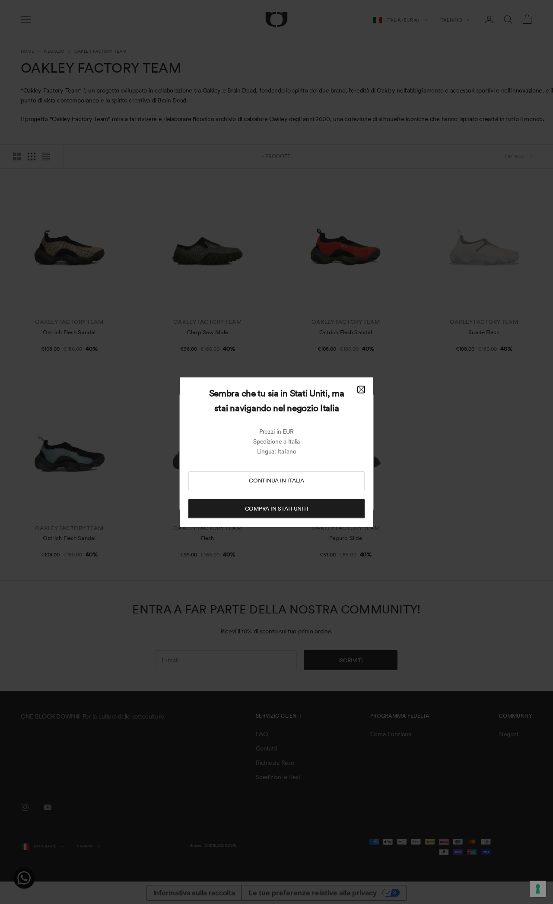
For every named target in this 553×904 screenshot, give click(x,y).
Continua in (276, 480)
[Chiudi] (361, 389)
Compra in (276, 508)
